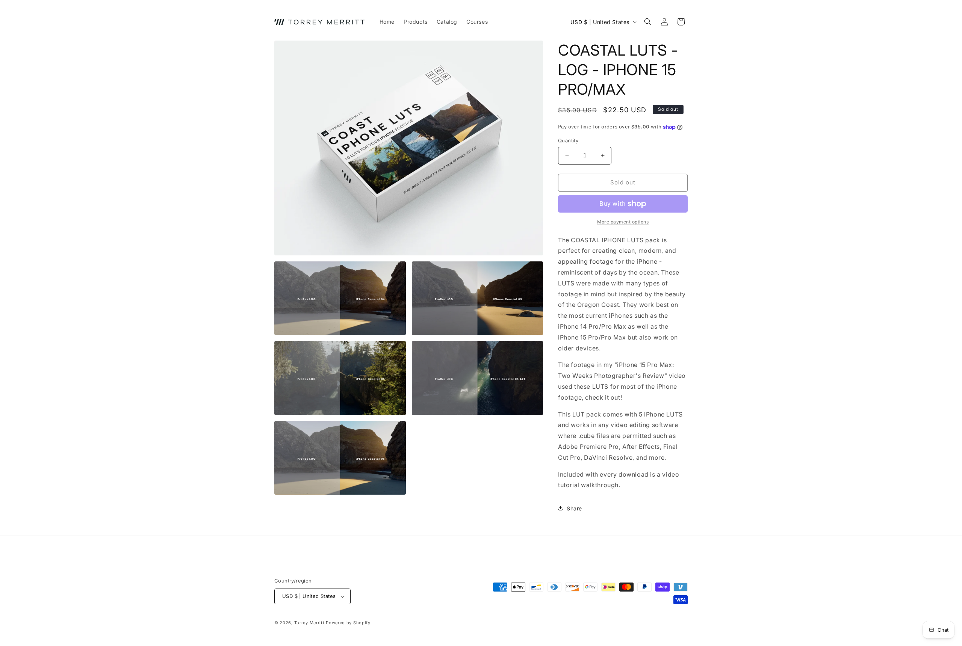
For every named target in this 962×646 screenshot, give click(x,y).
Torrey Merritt (309, 622)
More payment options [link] (623, 222)
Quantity (568, 140)
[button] (648, 22)
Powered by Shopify (348, 622)
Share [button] (574, 508)
